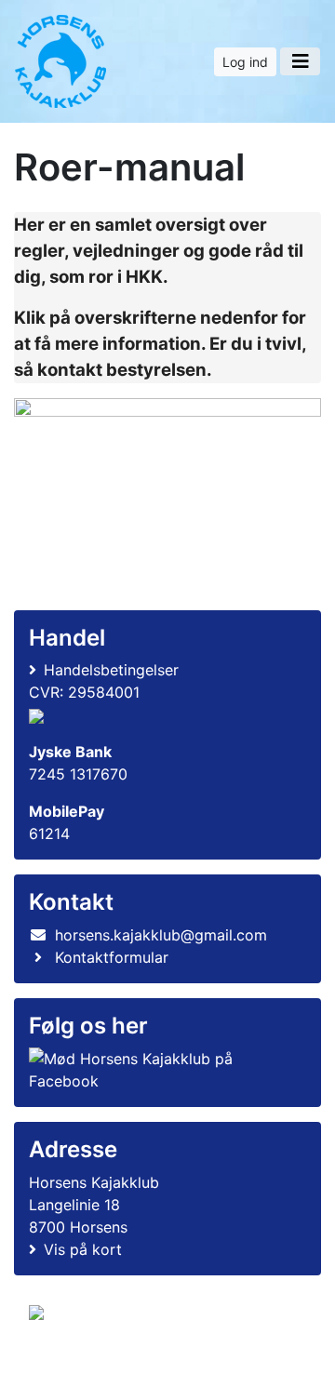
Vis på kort (83, 1249)
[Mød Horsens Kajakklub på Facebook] (164, 1069)
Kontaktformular (111, 957)
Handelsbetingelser (111, 669)
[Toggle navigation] (300, 61)
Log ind (245, 62)
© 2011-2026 (67, 1362)
